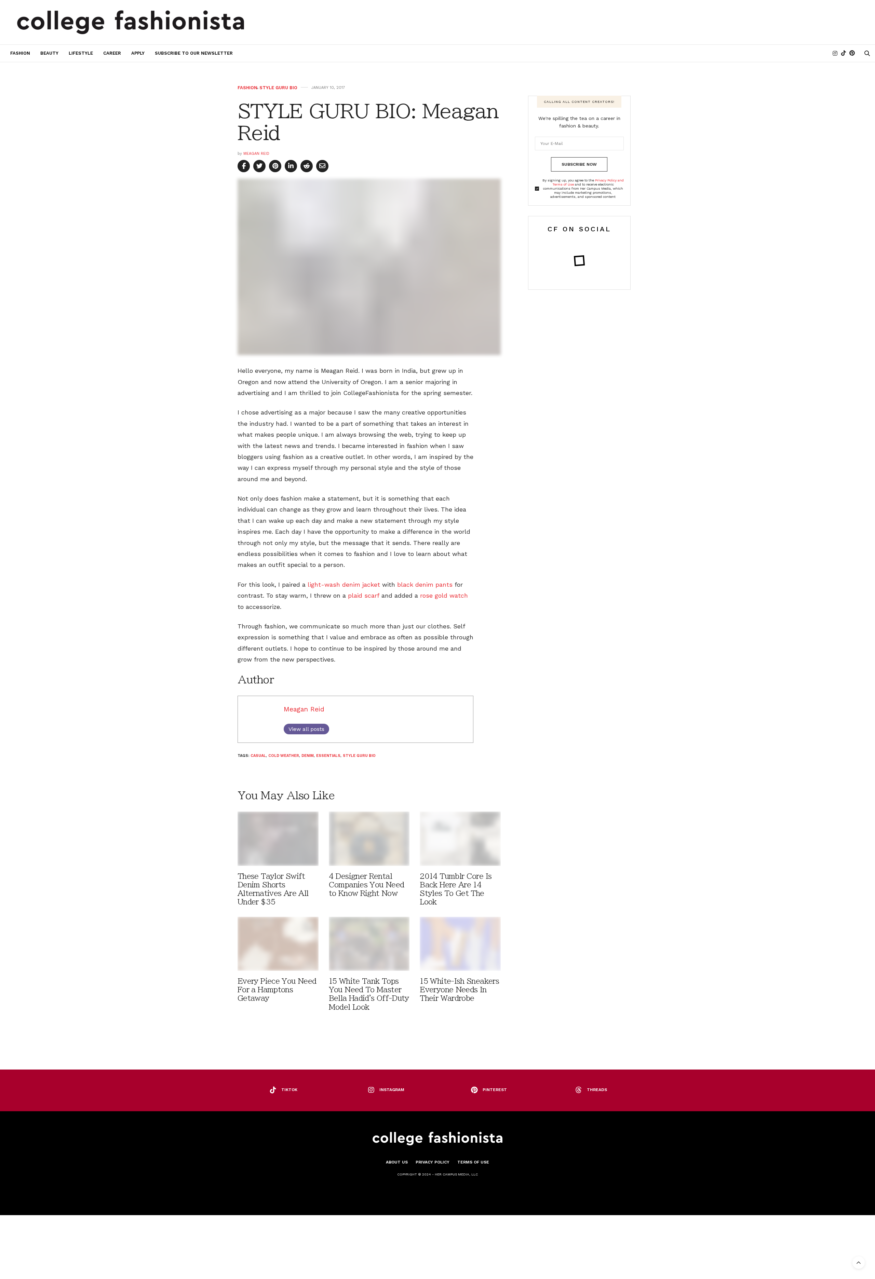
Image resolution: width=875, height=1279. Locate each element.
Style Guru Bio (278, 87)
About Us (397, 1162)
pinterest (495, 1089)
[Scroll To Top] (858, 1262)
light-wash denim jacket (344, 584)
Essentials (328, 755)
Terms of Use (473, 1162)
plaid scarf (363, 595)
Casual (258, 755)
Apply (138, 53)
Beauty (49, 53)
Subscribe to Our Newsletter (194, 53)
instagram (391, 1089)
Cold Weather (283, 755)
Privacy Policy (432, 1162)
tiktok (289, 1089)
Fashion (20, 53)
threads (597, 1089)
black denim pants (425, 584)
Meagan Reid (256, 153)
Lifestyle (81, 53)
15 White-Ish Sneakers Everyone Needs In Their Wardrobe (459, 990)
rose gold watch (444, 595)
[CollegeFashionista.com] (130, 22)
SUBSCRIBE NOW (579, 164)
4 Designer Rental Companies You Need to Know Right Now (366, 885)
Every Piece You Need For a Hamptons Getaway (277, 990)
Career (112, 53)
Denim (307, 755)
